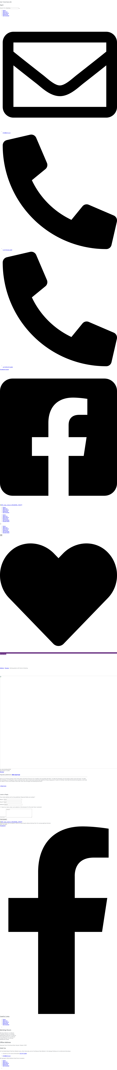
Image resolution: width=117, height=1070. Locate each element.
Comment (3, 817)
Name (2, 799)
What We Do (6, 13)
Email (1, 802)
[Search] (19, 8)
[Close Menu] (0, 523)
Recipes (2, 772)
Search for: (3, 8)
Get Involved (6, 15)
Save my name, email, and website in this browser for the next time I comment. (22, 807)
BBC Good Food (16, 774)
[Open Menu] (1, 535)
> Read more (3, 786)
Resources (5, 14)
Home (4, 10)
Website (2, 804)
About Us (5, 11)
